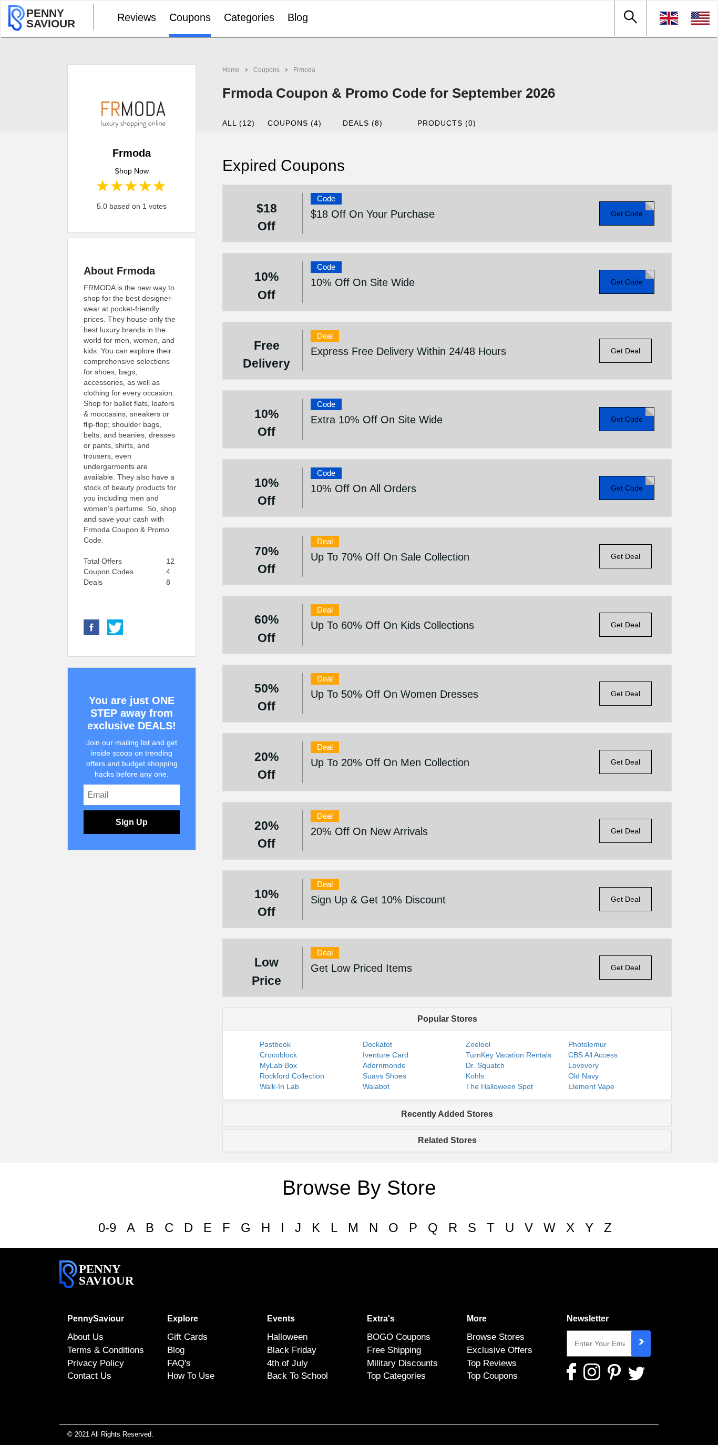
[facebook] (91, 627)
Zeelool (478, 1044)
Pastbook (275, 1044)
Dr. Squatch (485, 1065)
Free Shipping (394, 1350)
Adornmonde (384, 1065)
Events (281, 1318)
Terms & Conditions (105, 1350)
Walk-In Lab (279, 1086)
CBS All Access (593, 1055)
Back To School (297, 1375)
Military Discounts (402, 1363)
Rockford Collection (292, 1076)
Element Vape (591, 1086)
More (477, 1318)
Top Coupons (492, 1375)
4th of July (287, 1363)
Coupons (190, 17)
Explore (182, 1318)
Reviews (136, 17)
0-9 (107, 1227)
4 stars (146, 186)
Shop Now (132, 171)
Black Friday (291, 1350)
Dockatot (377, 1044)
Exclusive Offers (499, 1350)
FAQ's (179, 1363)
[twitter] (115, 627)
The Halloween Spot (499, 1086)
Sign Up (132, 822)
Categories (249, 17)
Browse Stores (496, 1336)
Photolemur (587, 1044)
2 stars (117, 186)
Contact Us (89, 1375)
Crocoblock (278, 1055)
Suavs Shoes (384, 1076)
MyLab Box (278, 1065)
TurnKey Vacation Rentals (508, 1055)
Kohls (475, 1076)
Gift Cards (187, 1336)
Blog (298, 17)
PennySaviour (95, 1318)
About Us (85, 1336)
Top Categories (396, 1375)
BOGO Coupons (398, 1336)
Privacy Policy (95, 1363)
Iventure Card (385, 1055)
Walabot (376, 1086)
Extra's (381, 1318)
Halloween (287, 1336)
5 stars (160, 186)
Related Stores (447, 1140)
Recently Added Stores (447, 1114)
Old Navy (583, 1076)
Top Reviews (492, 1363)
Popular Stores (447, 1018)
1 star (103, 186)
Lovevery (583, 1065)
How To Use (190, 1375)
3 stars (132, 186)
